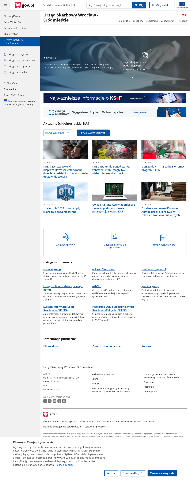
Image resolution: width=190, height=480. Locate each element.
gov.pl (54, 414)
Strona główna (15, 16)
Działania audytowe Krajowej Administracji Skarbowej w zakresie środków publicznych (160, 212)
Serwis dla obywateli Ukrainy (20, 103)
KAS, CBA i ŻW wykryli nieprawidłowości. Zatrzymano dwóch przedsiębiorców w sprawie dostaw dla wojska (65, 171)
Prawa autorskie (111, 421)
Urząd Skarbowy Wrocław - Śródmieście (70, 17)
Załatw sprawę (168, 20)
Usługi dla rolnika (17, 72)
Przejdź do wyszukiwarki (134, 66)
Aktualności (152, 20)
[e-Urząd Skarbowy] (115, 112)
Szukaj (139, 5)
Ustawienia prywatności (96, 426)
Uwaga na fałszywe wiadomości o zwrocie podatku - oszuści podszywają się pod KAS (113, 208)
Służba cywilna (69, 421)
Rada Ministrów (12, 22)
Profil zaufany (10, 83)
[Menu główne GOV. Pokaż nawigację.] (5, 5)
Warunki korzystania (131, 421)
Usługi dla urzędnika (18, 66)
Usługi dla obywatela (18, 54)
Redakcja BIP (150, 391)
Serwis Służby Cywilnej (15, 95)
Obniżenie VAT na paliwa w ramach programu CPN (163, 168)
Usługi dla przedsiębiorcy (21, 60)
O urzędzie (124, 20)
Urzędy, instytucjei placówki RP (14, 41)
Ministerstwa (11, 34)
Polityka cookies (51, 421)
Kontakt (183, 20)
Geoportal (149, 421)
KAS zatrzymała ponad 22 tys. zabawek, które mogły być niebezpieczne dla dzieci (111, 170)
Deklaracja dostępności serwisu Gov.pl (62, 426)
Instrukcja (149, 386)
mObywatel (161, 5)
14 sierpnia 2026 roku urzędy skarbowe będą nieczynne (61, 210)
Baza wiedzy (10, 89)
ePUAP (95, 379)
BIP (98, 421)
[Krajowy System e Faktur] (115, 98)
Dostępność (150, 382)
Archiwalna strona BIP (103, 374)
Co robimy (138, 20)
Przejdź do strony (93, 132)
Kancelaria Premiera (15, 28)
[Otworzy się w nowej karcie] (45, 401)
